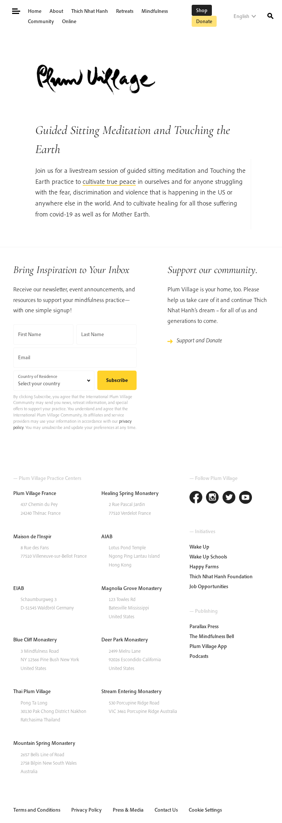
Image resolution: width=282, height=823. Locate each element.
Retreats (124, 11)
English (241, 16)
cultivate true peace (109, 181)
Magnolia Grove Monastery (131, 588)
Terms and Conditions (36, 809)
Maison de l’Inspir (32, 536)
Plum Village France (34, 493)
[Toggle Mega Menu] (16, 10)
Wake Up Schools (208, 556)
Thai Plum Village (32, 691)
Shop (201, 10)
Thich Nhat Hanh (89, 11)
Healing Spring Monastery (130, 493)
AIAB (106, 536)
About (56, 11)
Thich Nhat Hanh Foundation (221, 576)
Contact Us (166, 809)
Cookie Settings (205, 809)
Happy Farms (203, 566)
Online (69, 21)
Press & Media (128, 809)
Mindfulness (154, 11)
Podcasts (198, 656)
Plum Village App (208, 646)
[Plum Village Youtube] (245, 498)
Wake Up (199, 546)
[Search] (270, 15)
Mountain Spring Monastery (44, 743)
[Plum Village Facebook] (195, 498)
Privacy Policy (86, 809)
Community (41, 21)
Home (34, 11)
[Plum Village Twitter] (229, 498)
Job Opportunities (208, 586)
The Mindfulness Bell (211, 636)
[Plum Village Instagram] (212, 498)
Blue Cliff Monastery (35, 639)
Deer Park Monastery (124, 639)
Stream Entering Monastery (131, 691)
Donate (204, 21)
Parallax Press (203, 626)
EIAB (18, 588)
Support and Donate (199, 340)
